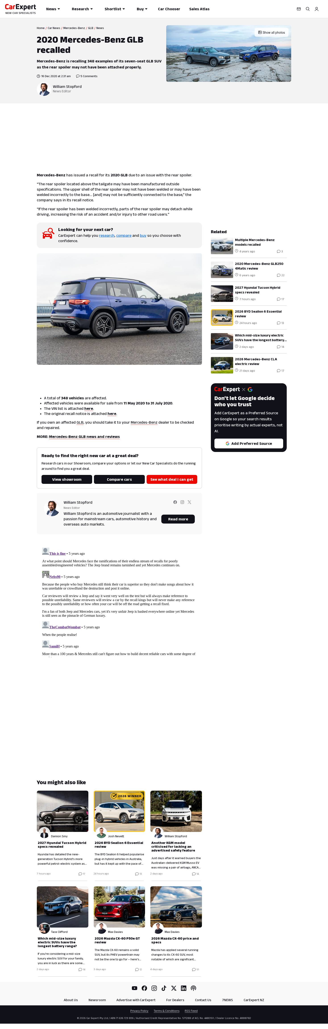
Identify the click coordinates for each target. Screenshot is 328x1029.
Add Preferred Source (251, 443)
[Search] (307, 8)
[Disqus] (119, 601)
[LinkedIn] (183, 988)
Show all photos (274, 32)
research (106, 235)
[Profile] (316, 8)
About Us (71, 1000)
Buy (140, 9)
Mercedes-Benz (74, 28)
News (51, 9)
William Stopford (67, 86)
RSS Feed (191, 1011)
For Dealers (175, 1000)
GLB (90, 28)
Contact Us (203, 1000)
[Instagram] (154, 988)
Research (80, 9)
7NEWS (227, 1000)
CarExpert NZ (254, 1000)
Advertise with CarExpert (136, 1000)
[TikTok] (164, 988)
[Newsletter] (298, 8)
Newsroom (97, 1000)
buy (143, 235)
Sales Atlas (199, 9)
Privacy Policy (139, 1011)
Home (41, 28)
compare (123, 235)
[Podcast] (193, 988)
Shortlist (113, 9)
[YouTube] (134, 988)
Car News (54, 28)
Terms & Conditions (166, 1011)
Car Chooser (169, 9)
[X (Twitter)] (173, 988)
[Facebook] (144, 988)
